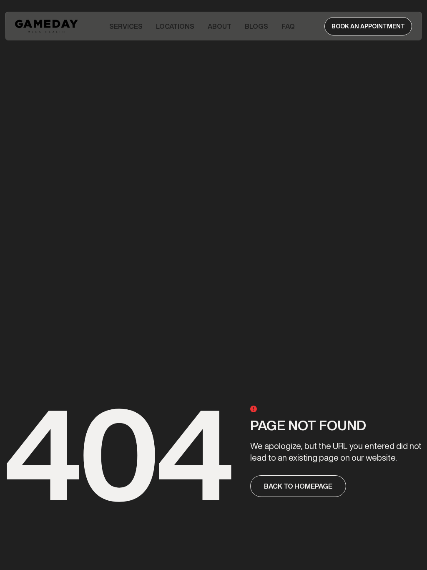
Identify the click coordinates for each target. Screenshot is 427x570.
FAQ (288, 26)
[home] (47, 26)
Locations (175, 26)
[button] (126, 26)
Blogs (256, 26)
